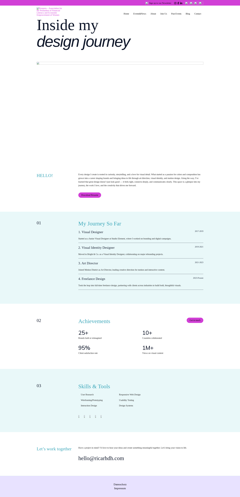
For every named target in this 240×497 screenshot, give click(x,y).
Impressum (120, 488)
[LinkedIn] (181, 3)
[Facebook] (178, 3)
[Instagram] (175, 3)
